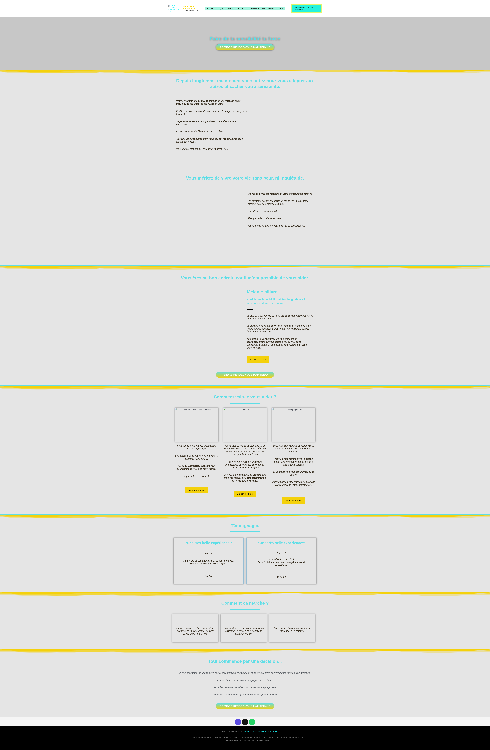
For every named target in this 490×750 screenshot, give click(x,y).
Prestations (231, 8)
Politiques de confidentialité (267, 732)
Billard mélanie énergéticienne (189, 7)
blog (263, 8)
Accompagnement (249, 8)
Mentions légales (250, 732)
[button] (237, 8)
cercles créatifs (274, 8)
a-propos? (219, 8)
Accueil (209, 8)
